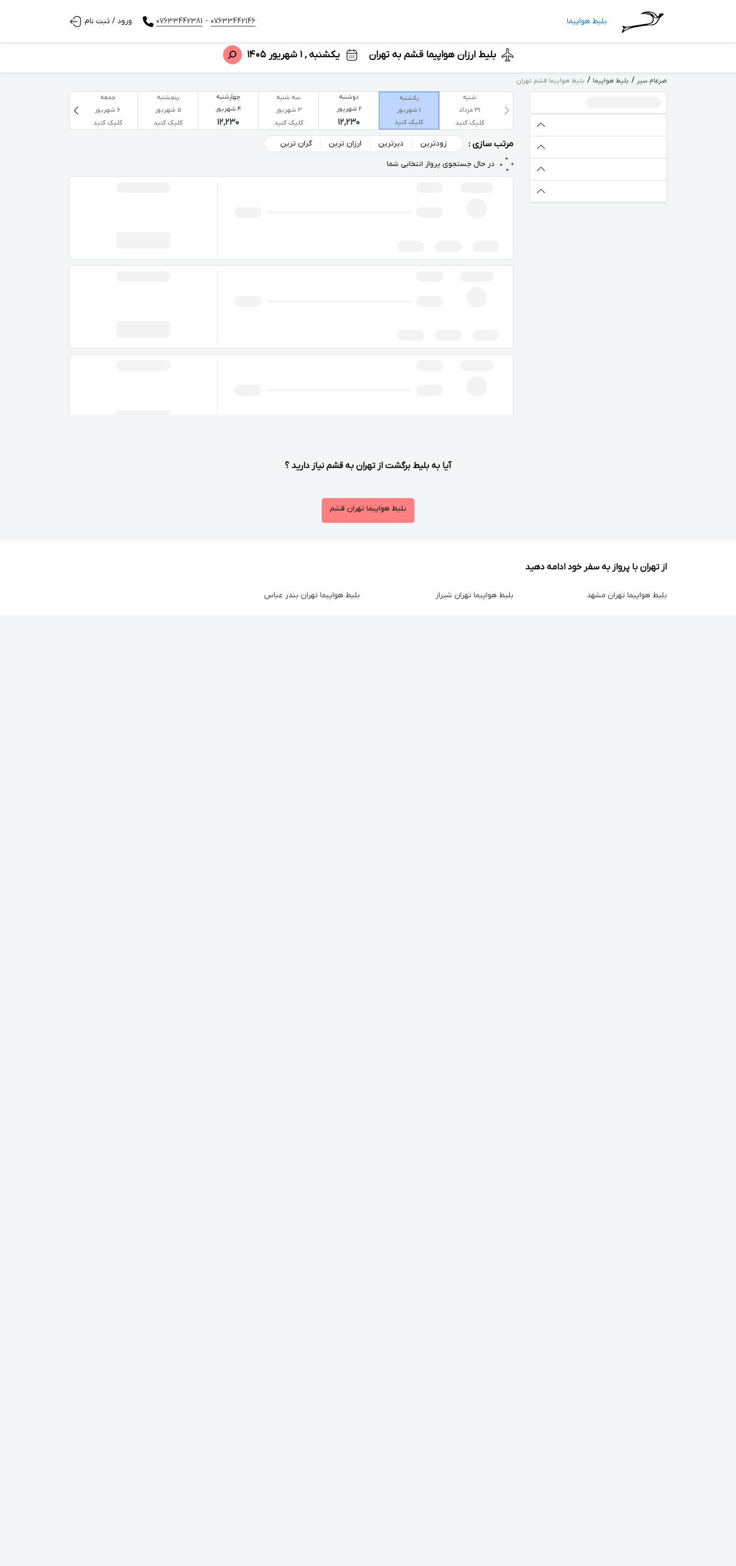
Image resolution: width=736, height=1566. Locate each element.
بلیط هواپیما (587, 21)
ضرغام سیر (652, 81)
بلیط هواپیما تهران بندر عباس (312, 595)
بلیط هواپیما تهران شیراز (474, 595)
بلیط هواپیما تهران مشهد (627, 595)
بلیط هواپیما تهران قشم (368, 508)
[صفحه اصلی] (642, 21)
